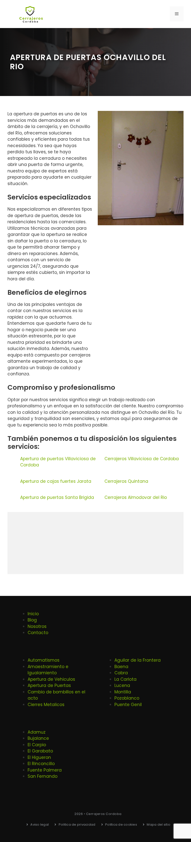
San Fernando (42, 776)
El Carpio (37, 745)
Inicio (33, 614)
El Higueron (39, 757)
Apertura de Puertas (49, 685)
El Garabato (40, 751)
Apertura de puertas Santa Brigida (57, 497)
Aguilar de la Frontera (137, 660)
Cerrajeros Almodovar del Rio (135, 497)
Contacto (38, 633)
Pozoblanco (126, 698)
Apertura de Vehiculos (51, 679)
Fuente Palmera (45, 770)
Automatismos (43, 660)
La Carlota (125, 679)
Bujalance (38, 738)
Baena (121, 667)
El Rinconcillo (41, 764)
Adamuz (37, 732)
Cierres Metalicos (46, 705)
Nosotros (37, 626)
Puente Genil (128, 705)
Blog (32, 620)
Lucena (122, 685)
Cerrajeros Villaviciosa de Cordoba (141, 459)
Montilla (122, 692)
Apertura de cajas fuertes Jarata (55, 481)
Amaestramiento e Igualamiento (48, 670)
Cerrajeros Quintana (126, 481)
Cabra (121, 673)
